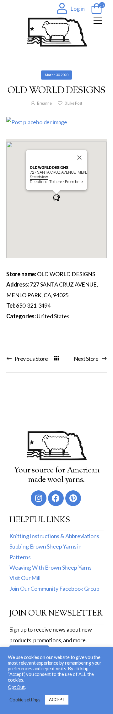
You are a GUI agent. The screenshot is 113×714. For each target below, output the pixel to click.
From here (74, 181)
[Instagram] (38, 498)
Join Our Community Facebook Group (54, 588)
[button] (56, 197)
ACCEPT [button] (57, 699)
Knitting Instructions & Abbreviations (54, 536)
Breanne (44, 103)
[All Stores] (56, 358)
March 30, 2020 (56, 75)
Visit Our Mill (24, 577)
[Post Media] (56, 122)
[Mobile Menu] (98, 20)
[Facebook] (56, 498)
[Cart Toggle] (95, 9)
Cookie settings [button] (24, 699)
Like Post (73, 103)
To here (55, 181)
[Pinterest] (73, 498)
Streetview (39, 177)
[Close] (79, 157)
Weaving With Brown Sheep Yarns (50, 567)
